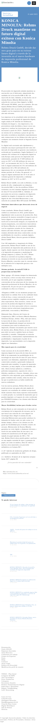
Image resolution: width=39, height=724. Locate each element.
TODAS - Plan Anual (9, 674)
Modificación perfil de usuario (12, 667)
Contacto (5, 661)
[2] (33, 152)
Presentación (6, 647)
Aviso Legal (6, 663)
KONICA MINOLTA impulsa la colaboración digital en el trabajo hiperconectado (23, 580)
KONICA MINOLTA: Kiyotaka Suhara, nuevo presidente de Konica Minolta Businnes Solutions (23, 619)
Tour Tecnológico (8, 677)
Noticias (4, 709)
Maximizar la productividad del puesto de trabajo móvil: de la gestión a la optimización (23, 542)
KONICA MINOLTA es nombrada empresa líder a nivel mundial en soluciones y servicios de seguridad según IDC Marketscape (23, 594)
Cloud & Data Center (9, 704)
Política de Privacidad (9, 665)
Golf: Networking (8, 690)
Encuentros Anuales (9, 683)
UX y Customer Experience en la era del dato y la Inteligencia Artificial (23, 517)
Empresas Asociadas (9, 651)
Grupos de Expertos (9, 656)
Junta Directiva (7, 653)
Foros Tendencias (8, 679)
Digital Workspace (9, 495)
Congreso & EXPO (8, 676)
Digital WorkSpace (8, 706)
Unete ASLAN (7, 649)
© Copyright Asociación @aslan (10, 718)
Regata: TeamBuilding (9, 688)
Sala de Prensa (7, 707)
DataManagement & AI (10, 702)
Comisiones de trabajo (10, 654)
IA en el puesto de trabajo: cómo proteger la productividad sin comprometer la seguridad (22, 505)
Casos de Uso (6, 697)
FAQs (3, 660)
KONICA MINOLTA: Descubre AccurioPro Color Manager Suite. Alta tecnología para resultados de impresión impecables (22, 568)
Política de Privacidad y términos (19, 720)
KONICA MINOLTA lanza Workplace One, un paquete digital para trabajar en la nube (23, 605)
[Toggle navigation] (34, 3)
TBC (11, 554)
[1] (16, 124)
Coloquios (5, 681)
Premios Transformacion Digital (13, 684)
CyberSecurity (7, 698)
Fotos (3, 658)
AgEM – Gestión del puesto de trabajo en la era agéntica (23, 530)
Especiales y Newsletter (10, 686)
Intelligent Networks (9, 700)
